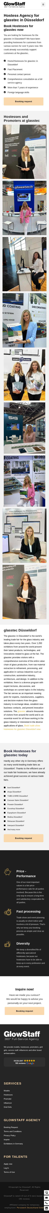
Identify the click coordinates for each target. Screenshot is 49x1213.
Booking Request (11, 1127)
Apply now (8, 1164)
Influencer (8, 1103)
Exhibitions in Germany (13, 1144)
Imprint (6, 1140)
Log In (6, 1168)
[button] (24, 1062)
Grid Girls (8, 1107)
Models (7, 1091)
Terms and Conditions (13, 1131)
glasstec (22, 711)
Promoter (7, 1099)
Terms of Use (9, 1172)
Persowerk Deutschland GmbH (31, 1208)
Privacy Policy (10, 1135)
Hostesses (8, 1095)
